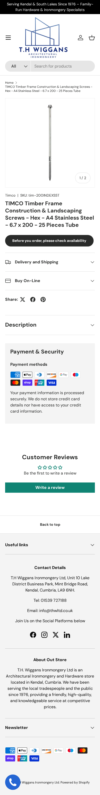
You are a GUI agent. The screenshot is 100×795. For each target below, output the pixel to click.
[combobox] (50, 66)
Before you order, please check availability (49, 240)
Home (9, 83)
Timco (10, 195)
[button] (91, 37)
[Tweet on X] (22, 299)
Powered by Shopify (75, 782)
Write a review (50, 487)
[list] (50, 142)
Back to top (50, 524)
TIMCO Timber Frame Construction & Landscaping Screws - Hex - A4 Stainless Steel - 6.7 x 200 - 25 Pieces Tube (48, 89)
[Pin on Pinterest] (43, 299)
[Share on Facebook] (33, 299)
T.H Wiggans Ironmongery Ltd (38, 782)
